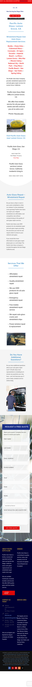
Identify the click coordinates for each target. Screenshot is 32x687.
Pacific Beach (14, 68)
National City (13, 63)
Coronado (11, 51)
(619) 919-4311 (8, 615)
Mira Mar (22, 58)
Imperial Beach (24, 658)
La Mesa (18, 56)
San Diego (27, 661)
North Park (27, 660)
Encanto (12, 53)
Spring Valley (16, 73)
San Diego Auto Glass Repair (22, 654)
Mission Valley (16, 61)
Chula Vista (18, 46)
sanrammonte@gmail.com (10, 617)
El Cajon (20, 51)
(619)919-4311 (17, 1)
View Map (16, 158)
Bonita (10, 46)
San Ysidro (18, 71)
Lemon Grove (12, 58)
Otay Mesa (18, 66)
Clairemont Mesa (15, 48)
